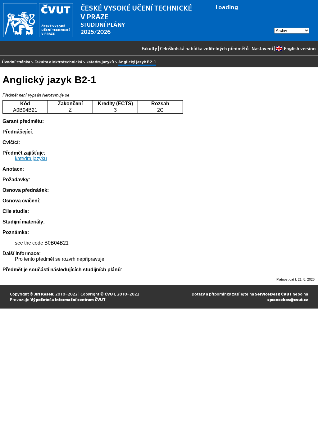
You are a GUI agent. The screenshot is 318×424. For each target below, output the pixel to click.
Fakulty (149, 48)
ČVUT (110, 293)
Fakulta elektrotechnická (58, 61)
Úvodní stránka (16, 61)
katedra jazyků (100, 61)
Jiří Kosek (43, 293)
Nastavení (262, 48)
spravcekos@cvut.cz (287, 299)
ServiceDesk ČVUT (273, 293)
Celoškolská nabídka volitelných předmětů (204, 48)
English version (300, 48)
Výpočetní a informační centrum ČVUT (67, 299)
